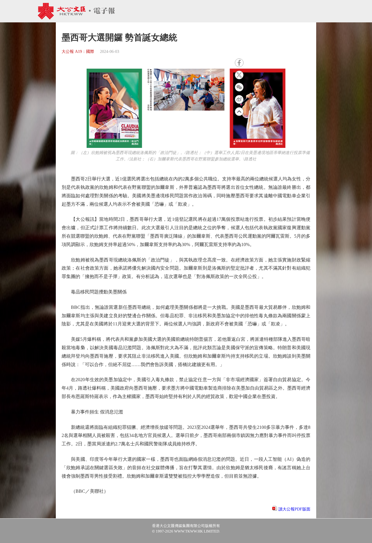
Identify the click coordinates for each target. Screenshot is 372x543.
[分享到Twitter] (239, 75)
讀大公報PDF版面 (294, 509)
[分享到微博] (239, 99)
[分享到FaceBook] (239, 62)
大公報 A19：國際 (78, 51)
